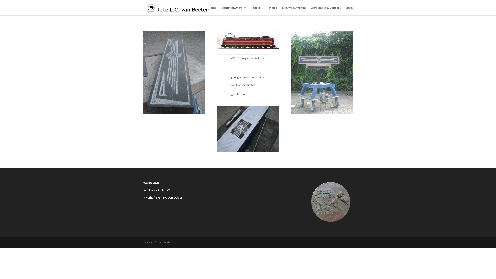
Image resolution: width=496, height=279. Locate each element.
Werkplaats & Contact (326, 7)
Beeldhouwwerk (232, 7)
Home (212, 7)
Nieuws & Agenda (294, 7)
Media (273, 7)
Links (349, 7)
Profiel (255, 7)
